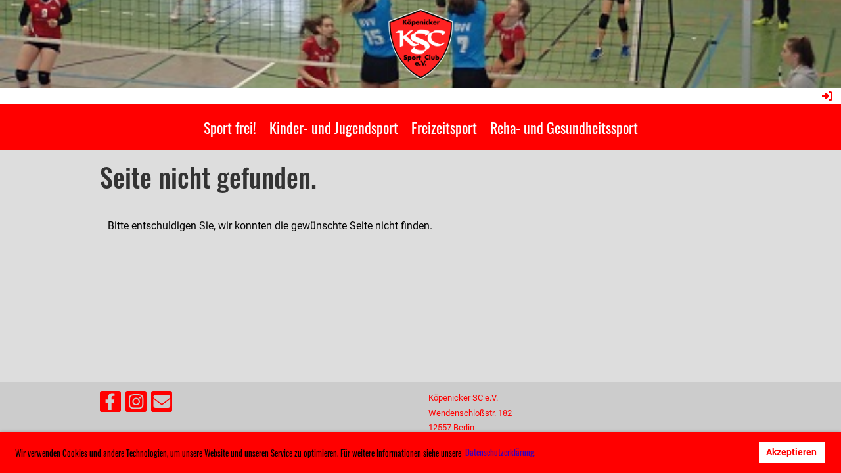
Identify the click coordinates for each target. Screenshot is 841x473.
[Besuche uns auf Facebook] (110, 404)
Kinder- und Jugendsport (333, 127)
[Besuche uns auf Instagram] (136, 404)
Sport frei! (230, 127)
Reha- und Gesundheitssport (564, 127)
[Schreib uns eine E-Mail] (161, 404)
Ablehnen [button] (724, 452)
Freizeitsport (444, 127)
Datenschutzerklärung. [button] (500, 452)
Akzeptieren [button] (791, 452)
